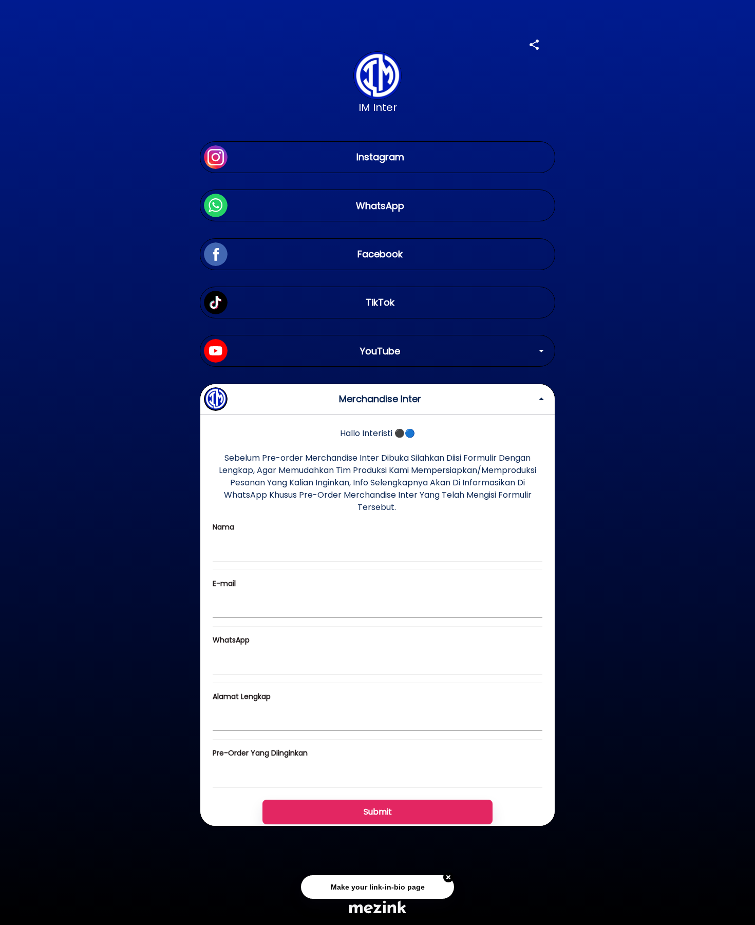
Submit (378, 812)
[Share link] (534, 43)
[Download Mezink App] (377, 907)
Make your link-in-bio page (377, 885)
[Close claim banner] (448, 876)
